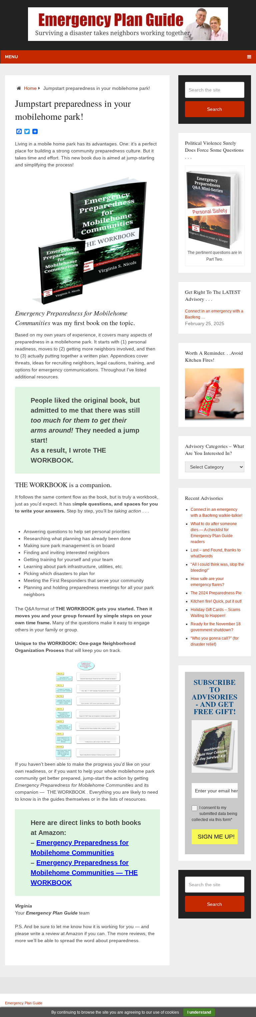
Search (214, 109)
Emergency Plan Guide (23, 1003)
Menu (11, 56)
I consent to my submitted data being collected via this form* (214, 813)
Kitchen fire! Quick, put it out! (216, 601)
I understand (199, 1012)
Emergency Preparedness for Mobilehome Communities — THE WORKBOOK (84, 872)
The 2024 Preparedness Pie (216, 593)
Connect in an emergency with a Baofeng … (214, 314)
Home (30, 88)
